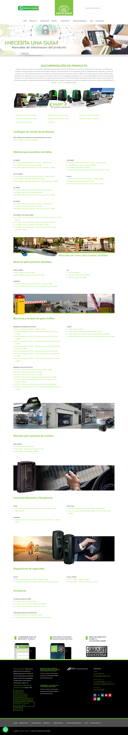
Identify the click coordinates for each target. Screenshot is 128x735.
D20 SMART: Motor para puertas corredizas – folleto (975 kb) (87, 162)
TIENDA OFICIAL (44, 21)
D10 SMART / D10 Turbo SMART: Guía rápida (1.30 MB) (32, 225)
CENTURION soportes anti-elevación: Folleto (28, 615)
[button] (5, 729)
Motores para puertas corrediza (58, 115)
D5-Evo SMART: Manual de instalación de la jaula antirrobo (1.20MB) (36, 181)
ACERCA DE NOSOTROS (79, 21)
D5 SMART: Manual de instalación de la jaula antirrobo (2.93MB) (35, 195)
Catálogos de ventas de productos (26, 115)
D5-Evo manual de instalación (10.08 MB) (81, 181)
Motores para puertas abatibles (89, 115)
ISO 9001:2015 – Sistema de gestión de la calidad (22, 704)
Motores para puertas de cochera (58, 119)
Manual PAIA (18, 709)
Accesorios (51, 122)
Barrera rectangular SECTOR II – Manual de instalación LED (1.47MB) (36, 351)
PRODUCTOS (32, 21)
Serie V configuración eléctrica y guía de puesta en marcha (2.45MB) (36, 286)
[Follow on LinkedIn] (102, 695)
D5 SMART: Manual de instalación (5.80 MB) (28, 192)
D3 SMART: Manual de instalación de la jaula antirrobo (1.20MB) (35, 167)
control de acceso (18, 687)
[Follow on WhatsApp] (98, 698)
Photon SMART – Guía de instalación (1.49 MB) (82, 582)
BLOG (91, 21)
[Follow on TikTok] (94, 698)
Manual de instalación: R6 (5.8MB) (78, 275)
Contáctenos (61, 82)
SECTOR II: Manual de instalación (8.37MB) (28, 372)
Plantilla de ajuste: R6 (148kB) (77, 277)
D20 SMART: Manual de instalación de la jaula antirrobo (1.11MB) (88, 170)
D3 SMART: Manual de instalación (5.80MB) (28, 165)
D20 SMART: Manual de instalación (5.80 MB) (82, 165)
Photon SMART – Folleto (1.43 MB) (78, 579)
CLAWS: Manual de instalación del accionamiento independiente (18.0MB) (91, 336)
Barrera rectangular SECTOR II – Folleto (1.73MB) (30, 329)
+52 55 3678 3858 (98, 682)
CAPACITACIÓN (65, 21)
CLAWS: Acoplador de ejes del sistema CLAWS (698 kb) (85, 331)
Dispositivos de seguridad (24, 122)
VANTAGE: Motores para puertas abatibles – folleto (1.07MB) (33, 284)
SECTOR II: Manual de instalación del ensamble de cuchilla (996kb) (36, 384)
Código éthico (18, 691)
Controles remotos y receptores (89, 119)
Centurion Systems (19, 669)
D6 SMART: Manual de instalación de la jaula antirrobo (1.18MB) (35, 208)
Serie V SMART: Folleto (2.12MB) (25, 272)
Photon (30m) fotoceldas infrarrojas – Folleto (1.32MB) (31, 579)
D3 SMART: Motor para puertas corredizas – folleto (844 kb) (33, 162)
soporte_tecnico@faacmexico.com (104, 684)
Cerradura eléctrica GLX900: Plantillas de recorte (30, 606)
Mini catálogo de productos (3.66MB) (26, 140)
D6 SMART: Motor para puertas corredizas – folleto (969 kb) (33, 204)
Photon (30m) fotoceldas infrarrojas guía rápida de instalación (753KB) (37, 582)
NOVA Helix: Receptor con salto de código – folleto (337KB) (86, 508)
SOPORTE (54, 21)
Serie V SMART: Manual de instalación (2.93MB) (29, 275)
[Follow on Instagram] (109, 695)
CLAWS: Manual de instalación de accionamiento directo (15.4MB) (88, 334)
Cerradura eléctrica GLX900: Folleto (26, 601)
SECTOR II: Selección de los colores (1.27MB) (28, 374)
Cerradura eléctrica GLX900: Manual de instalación (31, 604)
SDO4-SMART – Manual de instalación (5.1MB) (29, 449)
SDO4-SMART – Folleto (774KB (24, 446)
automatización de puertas (21, 685)
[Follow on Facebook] (94, 695)
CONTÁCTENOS (99, 21)
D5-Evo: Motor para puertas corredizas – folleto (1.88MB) (86, 179)
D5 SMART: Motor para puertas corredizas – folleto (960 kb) (33, 190)
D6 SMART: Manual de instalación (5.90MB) (28, 206)
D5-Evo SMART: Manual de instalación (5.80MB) (29, 179)
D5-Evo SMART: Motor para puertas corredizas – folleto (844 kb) (34, 176)
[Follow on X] (98, 695)
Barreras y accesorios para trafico (26, 119)
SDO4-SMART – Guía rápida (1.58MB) (26, 451)
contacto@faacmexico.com (101, 676)
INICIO (25, 21)
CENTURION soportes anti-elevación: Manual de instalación (33, 617)
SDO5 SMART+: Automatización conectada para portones (49, 685)
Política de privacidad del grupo (23, 699)
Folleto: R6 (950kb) (73, 272)
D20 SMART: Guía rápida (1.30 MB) (79, 167)
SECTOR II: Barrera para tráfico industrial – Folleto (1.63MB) (33, 370)
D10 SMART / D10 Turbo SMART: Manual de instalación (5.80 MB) (35, 222)
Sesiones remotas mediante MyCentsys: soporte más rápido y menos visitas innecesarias (50, 669)
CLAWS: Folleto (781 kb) (75, 329)
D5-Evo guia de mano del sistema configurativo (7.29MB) (85, 184)
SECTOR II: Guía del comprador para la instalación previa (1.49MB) (35, 377)
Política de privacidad (20, 695)
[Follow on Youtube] (106, 695)
